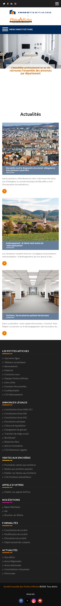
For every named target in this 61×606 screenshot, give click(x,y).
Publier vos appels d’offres (17, 492)
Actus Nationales (12, 565)
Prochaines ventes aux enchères (20, 464)
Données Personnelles (15, 386)
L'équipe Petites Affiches (16, 378)
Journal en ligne (12, 358)
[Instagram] (15, 4)
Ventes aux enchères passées (18, 469)
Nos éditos (9, 557)
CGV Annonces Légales (15, 449)
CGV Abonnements (13, 394)
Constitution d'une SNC (15, 417)
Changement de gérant (15, 429)
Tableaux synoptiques (15, 362)
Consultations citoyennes (16, 569)
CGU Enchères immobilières (17, 477)
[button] (17, 29)
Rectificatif (9, 437)
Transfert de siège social (16, 433)
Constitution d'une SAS (15, 413)
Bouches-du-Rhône (13, 515)
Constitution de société (15, 530)
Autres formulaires (13, 445)
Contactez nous (12, 374)
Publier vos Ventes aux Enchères (20, 473)
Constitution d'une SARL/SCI (18, 409)
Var (6, 511)
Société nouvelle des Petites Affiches (21, 586)
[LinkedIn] (11, 4)
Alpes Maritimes (12, 507)
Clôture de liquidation (15, 425)
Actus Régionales (12, 561)
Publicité (8, 370)
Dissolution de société (15, 538)
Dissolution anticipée (14, 421)
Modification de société (16, 534)
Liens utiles (9, 382)
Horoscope (9, 573)
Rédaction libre (11, 441)
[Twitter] (4, 4)
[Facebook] (7, 4)
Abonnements (11, 366)
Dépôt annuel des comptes (17, 542)
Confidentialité (11, 390)
